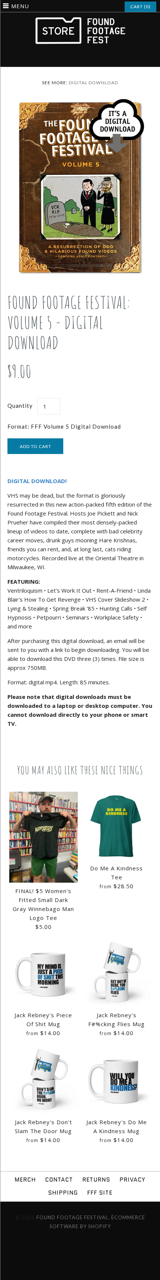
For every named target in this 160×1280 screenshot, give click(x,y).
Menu (20, 6)
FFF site (99, 1193)
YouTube (94, 58)
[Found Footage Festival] (80, 20)
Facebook (65, 58)
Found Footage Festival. (73, 1217)
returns (96, 1180)
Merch (25, 1180)
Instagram (75, 58)
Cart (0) (140, 6)
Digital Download (93, 82)
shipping (63, 1193)
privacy (132, 1180)
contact (59, 1180)
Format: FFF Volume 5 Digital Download (64, 426)
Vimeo (85, 58)
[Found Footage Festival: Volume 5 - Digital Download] (80, 103)
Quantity (20, 405)
